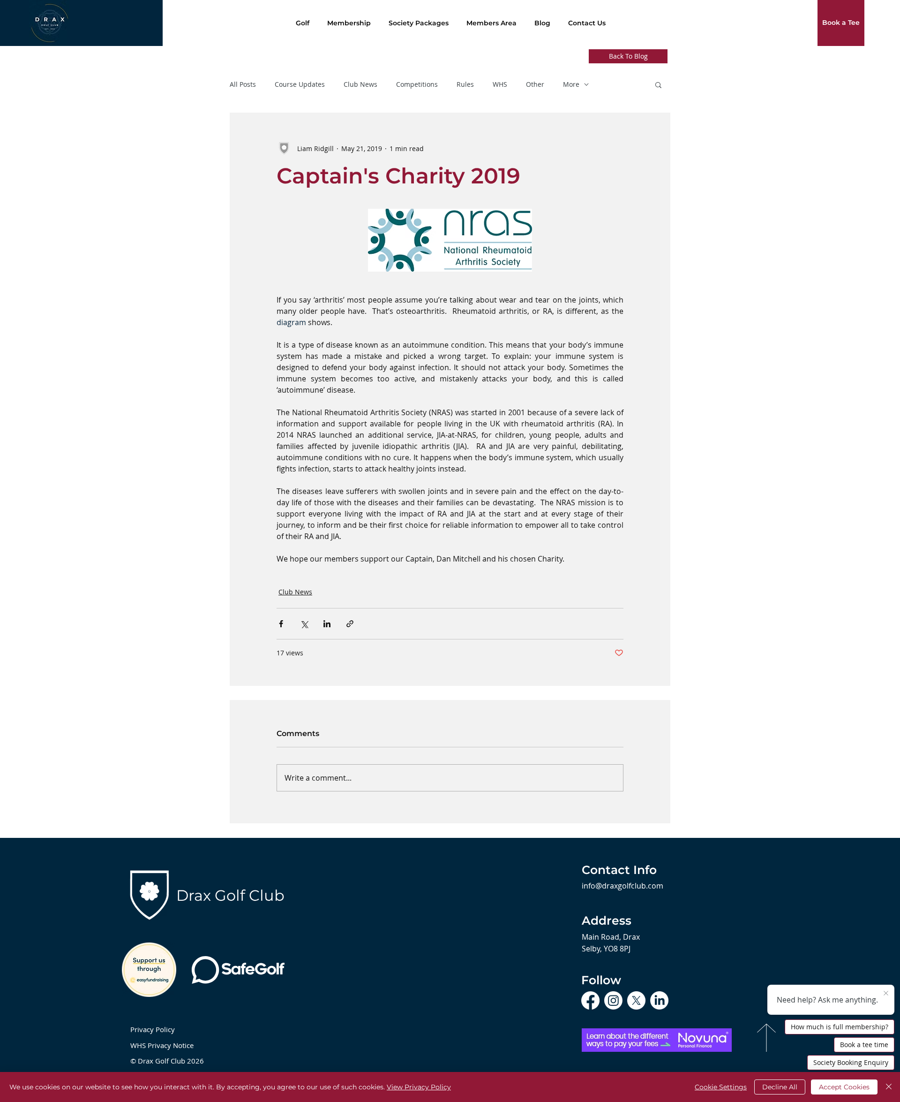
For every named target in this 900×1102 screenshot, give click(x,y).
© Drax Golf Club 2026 (167, 1060)
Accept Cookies (844, 1087)
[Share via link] (349, 623)
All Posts (243, 84)
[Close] (888, 1086)
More (571, 84)
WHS (500, 84)
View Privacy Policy (419, 1087)
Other (535, 84)
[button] (658, 84)
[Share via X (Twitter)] (304, 623)
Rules (465, 84)
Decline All (779, 1087)
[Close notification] (886, 993)
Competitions (417, 84)
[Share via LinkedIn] (326, 623)
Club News (360, 84)
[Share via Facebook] (281, 623)
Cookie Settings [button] (721, 1087)
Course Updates (300, 84)
